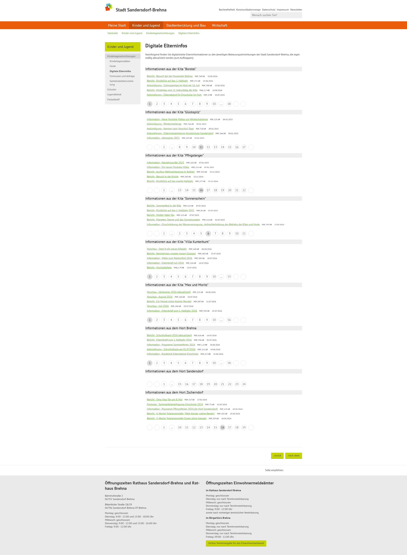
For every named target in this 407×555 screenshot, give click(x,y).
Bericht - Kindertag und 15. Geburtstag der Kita (172, 90)
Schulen (111, 89)
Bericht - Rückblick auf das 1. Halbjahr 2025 (170, 210)
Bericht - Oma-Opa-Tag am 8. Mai (164, 399)
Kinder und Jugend (146, 25)
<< (149, 147)
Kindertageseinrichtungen (160, 33)
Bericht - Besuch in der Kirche (162, 176)
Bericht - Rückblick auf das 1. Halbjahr (167, 80)
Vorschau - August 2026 (159, 296)
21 (236, 190)
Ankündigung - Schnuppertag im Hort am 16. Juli (173, 85)
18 (229, 104)
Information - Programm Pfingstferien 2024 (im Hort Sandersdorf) (182, 408)
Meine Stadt (117, 25)
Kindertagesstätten (120, 61)
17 (244, 147)
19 (222, 190)
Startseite (113, 33)
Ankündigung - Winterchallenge (164, 123)
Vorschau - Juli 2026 (158, 305)
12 (208, 147)
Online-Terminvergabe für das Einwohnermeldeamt (236, 543)
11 (244, 233)
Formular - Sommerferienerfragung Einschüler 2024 (175, 404)
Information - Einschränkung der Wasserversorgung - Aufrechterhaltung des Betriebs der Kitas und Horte (203, 224)
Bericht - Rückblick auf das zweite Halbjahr (170, 181)
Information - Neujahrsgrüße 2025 (165, 162)
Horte (113, 66)
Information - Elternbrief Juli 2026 (165, 262)
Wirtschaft (219, 25)
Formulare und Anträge (122, 76)
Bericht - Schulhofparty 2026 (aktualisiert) (169, 335)
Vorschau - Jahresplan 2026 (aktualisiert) (169, 291)
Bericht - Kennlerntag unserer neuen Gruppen (171, 253)
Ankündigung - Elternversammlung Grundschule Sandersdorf (180, 133)
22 (244, 190)
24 (244, 384)
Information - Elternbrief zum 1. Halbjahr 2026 (172, 310)
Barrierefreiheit (227, 9)
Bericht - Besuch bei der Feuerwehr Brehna (170, 76)
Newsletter (296, 9)
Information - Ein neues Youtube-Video (168, 167)
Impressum (283, 9)
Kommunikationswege (248, 9)
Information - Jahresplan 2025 (163, 137)
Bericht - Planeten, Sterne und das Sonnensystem (173, 219)
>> (243, 104)
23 (236, 384)
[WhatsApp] (298, 470)
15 (229, 147)
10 (214, 104)
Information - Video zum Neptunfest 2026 (169, 258)
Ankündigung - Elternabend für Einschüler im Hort (174, 94)
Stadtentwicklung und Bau (186, 25)
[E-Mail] (294, 470)
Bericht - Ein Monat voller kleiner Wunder (169, 301)
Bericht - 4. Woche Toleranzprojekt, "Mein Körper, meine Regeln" (181, 413)
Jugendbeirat (114, 94)
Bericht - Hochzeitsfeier (159, 267)
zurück (277, 455)
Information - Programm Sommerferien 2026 (171, 344)
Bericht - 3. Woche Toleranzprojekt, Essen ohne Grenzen (177, 418)
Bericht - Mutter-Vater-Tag (160, 214)
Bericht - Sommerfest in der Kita (164, 205)
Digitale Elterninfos (188, 33)
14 (222, 147)
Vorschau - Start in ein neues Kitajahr (167, 248)
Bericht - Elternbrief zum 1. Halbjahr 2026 (169, 339)
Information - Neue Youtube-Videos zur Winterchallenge (177, 119)
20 (229, 190)
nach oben (294, 455)
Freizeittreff (113, 99)
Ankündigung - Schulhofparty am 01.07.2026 (171, 349)
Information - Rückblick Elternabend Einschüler (172, 353)
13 (215, 147)
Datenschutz (268, 9)
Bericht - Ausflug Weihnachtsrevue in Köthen (171, 171)
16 (236, 147)
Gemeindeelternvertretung (122, 82)
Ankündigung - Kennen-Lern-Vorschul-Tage (170, 128)
